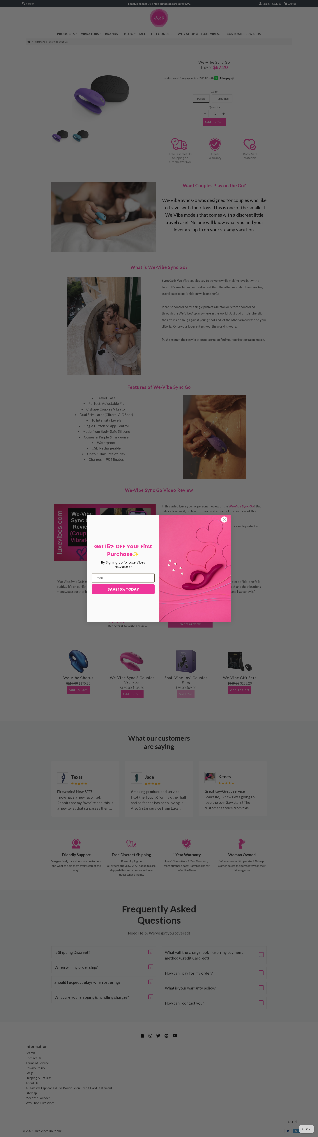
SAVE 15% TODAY (123, 589)
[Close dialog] (224, 519)
